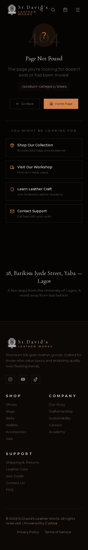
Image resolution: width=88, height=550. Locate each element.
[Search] (53, 10)
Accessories (16, 432)
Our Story (57, 404)
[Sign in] (41, 10)
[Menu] (77, 9)
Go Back (27, 104)
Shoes (11, 404)
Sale (9, 438)
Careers (55, 425)
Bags (10, 411)
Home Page (63, 104)
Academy (57, 432)
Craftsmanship (61, 411)
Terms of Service (58, 532)
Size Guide (15, 476)
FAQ (9, 489)
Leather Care (17, 469)
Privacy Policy (28, 532)
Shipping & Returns (22, 462)
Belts (10, 418)
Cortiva (50, 523)
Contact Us (15, 483)
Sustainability (60, 418)
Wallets (12, 425)
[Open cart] (65, 10)
